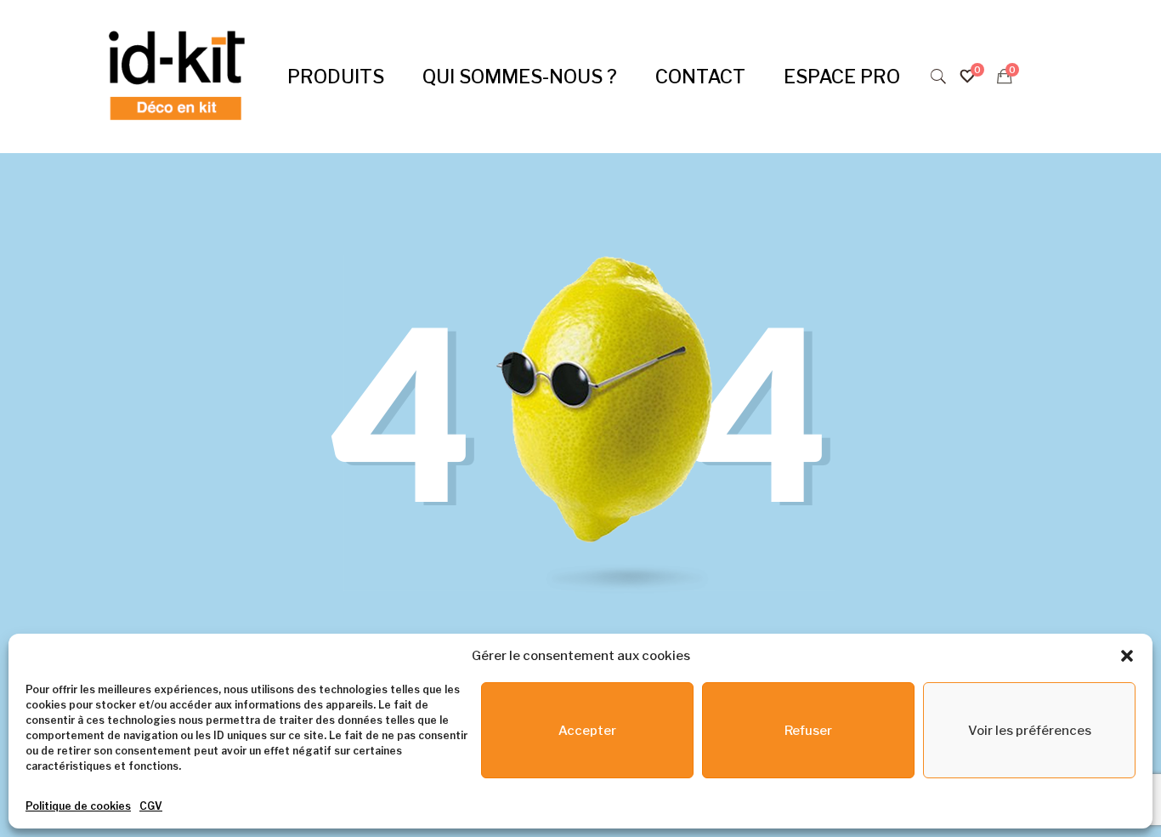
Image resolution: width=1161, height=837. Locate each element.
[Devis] (1004, 76)
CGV (150, 806)
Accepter (587, 730)
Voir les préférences (1029, 730)
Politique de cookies (78, 806)
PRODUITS (335, 76)
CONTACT (700, 76)
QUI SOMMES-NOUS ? (519, 76)
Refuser (808, 730)
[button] (1127, 655)
